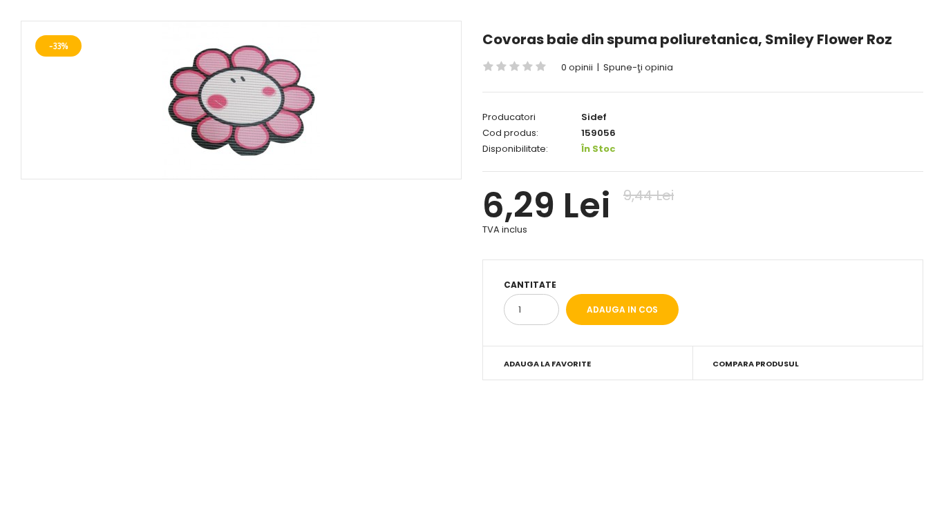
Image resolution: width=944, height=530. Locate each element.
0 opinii (577, 67)
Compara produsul (755, 363)
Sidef (594, 117)
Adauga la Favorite (547, 363)
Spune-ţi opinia (638, 67)
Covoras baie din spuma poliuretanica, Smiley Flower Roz (687, 39)
